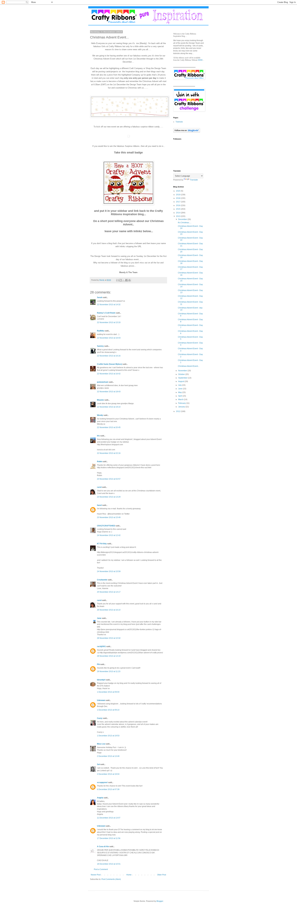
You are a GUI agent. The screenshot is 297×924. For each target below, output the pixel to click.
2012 (178, 411)
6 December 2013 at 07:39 (108, 789)
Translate (194, 180)
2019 (178, 195)
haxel (99, 505)
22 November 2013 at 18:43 (109, 392)
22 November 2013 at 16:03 (109, 338)
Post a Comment (101, 869)
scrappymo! (102, 782)
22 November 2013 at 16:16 (109, 356)
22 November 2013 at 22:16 (109, 453)
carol (99, 487)
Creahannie (102, 580)
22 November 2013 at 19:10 (109, 407)
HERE (200, 60)
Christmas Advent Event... (188, 366)
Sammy (100, 346)
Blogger (160, 901)
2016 (178, 205)
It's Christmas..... (184, 223)
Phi (98, 664)
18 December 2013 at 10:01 (109, 864)
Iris (98, 436)
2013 (178, 216)
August (181, 381)
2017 (178, 202)
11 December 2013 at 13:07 (108, 818)
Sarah (99, 297)
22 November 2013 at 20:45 (109, 427)
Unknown (101, 700)
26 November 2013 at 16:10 (109, 610)
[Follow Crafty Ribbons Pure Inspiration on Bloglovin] (186, 132)
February (182, 403)
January (181, 407)
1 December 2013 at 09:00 (108, 692)
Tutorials (179, 122)
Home (128, 875)
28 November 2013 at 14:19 (109, 656)
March (181, 399)
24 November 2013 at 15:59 (109, 571)
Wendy (100, 415)
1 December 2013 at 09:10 (108, 710)
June (180, 389)
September (183, 378)
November (182, 371)
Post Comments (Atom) (111, 879)
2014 (178, 213)
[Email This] (117, 280)
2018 (178, 198)
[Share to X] (123, 280)
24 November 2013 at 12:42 (109, 535)
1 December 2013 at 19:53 (108, 736)
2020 (178, 191)
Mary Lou (101, 744)
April (180, 396)
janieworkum (103, 382)
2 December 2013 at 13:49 (108, 756)
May (180, 392)
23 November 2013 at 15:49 (109, 517)
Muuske (100, 400)
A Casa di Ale (103, 846)
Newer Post (96, 875)
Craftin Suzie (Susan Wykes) (109, 364)
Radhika (100, 331)
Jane (99, 618)
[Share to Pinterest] (129, 280)
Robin (99, 461)
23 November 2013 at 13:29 (109, 497)
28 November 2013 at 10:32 (109, 638)
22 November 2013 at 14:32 (109, 304)
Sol (98, 764)
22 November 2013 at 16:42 (109, 374)
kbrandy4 (101, 680)
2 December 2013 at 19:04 (108, 774)
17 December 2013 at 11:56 (108, 838)
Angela (100, 798)
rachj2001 (101, 646)
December (182, 219)
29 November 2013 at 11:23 (108, 671)
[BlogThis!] (120, 280)
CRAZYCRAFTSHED (106, 526)
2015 (178, 209)
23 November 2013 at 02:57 (109, 479)
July (180, 385)
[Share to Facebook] (126, 280)
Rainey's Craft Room (106, 313)
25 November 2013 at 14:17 (109, 592)
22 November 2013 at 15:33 (109, 322)
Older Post (161, 875)
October (181, 374)
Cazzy (99, 718)
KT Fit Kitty (102, 544)
